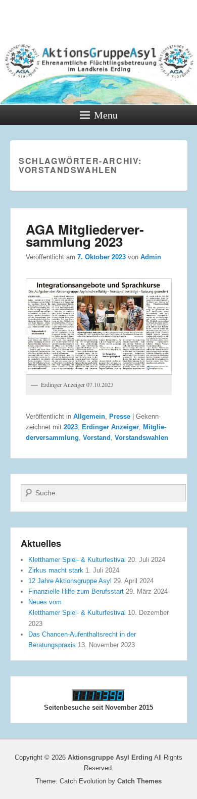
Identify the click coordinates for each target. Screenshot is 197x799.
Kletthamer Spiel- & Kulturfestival (77, 559)
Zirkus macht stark (55, 570)
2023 (71, 427)
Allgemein (89, 416)
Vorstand (97, 437)
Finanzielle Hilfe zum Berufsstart (76, 591)
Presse (119, 416)
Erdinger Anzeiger (110, 427)
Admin (150, 257)
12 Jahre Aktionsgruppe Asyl (70, 581)
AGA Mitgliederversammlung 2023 (85, 235)
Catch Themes (139, 781)
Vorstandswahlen (141, 437)
